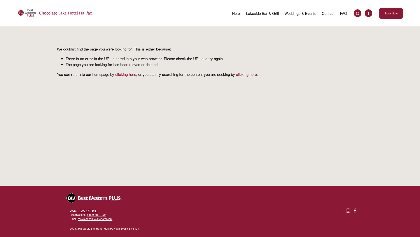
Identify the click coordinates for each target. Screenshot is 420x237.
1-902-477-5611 (88, 210)
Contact (328, 13)
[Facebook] (368, 13)
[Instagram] (357, 13)
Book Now (391, 13)
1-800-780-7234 (96, 214)
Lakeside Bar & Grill (262, 13)
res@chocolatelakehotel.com (95, 219)
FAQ (343, 13)
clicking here (125, 74)
